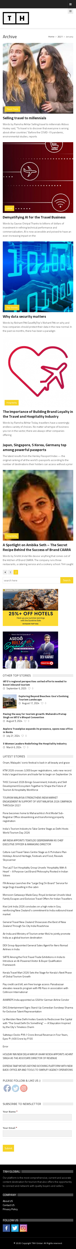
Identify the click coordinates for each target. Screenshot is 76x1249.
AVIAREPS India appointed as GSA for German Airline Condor (36, 1000)
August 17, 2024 (30, 703)
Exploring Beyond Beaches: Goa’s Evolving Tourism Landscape (43, 697)
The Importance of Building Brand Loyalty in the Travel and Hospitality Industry (38, 414)
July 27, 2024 (13, 736)
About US (8, 1201)
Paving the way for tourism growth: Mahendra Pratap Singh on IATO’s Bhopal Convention (34, 715)
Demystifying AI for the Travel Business (34, 217)
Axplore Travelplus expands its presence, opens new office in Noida (38, 730)
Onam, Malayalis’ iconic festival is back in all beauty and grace (36, 762)
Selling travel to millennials (24, 118)
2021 (60, 36)
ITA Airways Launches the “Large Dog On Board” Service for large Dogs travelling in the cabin (35, 885)
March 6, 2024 (13, 747)
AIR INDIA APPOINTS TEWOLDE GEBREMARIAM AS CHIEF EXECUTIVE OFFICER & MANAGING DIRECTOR (33, 842)
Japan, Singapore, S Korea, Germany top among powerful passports (34, 447)
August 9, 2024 (14, 721)
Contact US (9, 1205)
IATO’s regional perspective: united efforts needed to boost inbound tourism (35, 683)
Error (5, 1046)
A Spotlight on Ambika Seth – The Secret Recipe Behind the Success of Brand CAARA (37, 547)
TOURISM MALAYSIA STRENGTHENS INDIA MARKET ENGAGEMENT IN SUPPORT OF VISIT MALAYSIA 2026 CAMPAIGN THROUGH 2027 (37, 801)
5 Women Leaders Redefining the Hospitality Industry (35, 743)
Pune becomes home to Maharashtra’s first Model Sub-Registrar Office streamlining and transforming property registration (33, 817)
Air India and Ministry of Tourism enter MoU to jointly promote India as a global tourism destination (36, 935)
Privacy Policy (10, 1209)
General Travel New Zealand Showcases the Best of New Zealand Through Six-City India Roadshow (34, 924)
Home (51, 36)
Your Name (10, 1111)
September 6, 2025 (16, 688)
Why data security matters (24, 316)
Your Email (10, 1128)
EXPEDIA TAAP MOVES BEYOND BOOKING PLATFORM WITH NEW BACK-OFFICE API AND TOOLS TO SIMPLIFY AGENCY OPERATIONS (38, 1068)
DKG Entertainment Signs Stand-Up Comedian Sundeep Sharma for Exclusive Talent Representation (38, 1009)
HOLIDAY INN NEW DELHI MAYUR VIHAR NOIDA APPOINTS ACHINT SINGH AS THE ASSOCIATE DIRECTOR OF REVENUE (38, 1056)
